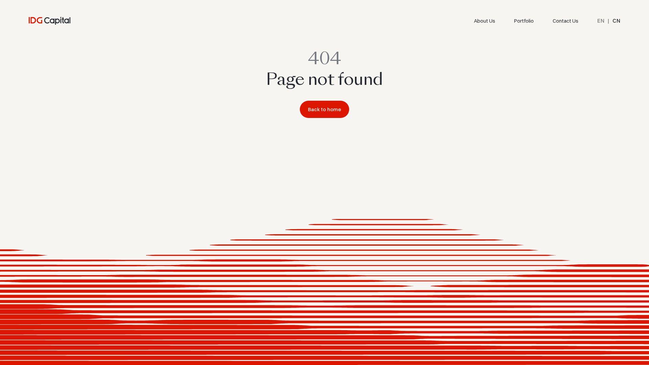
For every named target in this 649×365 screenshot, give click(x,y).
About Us (484, 21)
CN (616, 20)
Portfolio (524, 21)
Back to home (324, 109)
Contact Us (565, 21)
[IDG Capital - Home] (50, 21)
